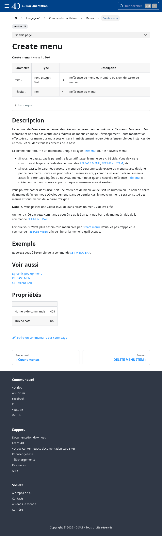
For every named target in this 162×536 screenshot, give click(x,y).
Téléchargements (23, 459)
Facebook (18, 398)
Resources (19, 465)
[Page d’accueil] (16, 18)
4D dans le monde (24, 504)
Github (16, 415)
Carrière (17, 509)
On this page (23, 35)
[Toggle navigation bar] (7, 6)
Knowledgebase (22, 454)
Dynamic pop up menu (27, 273)
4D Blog (17, 387)
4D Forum (18, 393)
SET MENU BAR (38, 219)
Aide (15, 471)
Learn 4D (18, 443)
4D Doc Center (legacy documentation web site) (43, 448)
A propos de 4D (22, 493)
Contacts (18, 498)
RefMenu (90, 151)
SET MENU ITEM (112, 163)
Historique (25, 105)
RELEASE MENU (90, 163)
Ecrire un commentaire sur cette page (42, 337)
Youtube (17, 410)
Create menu (91, 227)
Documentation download (29, 437)
